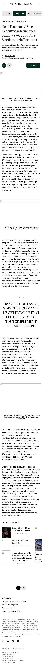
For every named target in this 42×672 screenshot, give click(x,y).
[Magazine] (21, 4)
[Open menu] (39, 3)
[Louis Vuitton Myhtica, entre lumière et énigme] (6, 532)
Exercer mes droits (7, 658)
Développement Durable (11, 611)
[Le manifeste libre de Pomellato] (6, 545)
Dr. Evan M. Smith (19, 563)
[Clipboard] (9, 65)
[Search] (3, 3)
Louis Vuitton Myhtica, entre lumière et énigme (21, 529)
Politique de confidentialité (10, 652)
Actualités (6, 13)
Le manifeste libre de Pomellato (20, 541)
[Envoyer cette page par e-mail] (4, 65)
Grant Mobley (10, 55)
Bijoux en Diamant (8, 608)
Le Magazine (6, 598)
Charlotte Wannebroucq (21, 533)
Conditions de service (8, 654)
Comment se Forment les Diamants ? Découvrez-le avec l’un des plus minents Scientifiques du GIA (22, 556)
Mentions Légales (7, 656)
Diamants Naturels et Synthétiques (14, 601)
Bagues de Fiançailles (10, 604)
